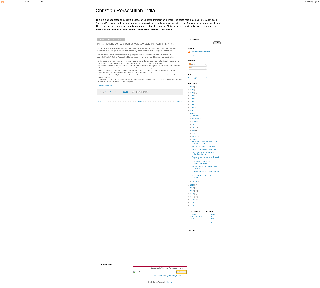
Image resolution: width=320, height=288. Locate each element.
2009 (192, 188)
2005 (192, 200)
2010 (192, 185)
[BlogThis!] (139, 92)
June (194, 127)
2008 (192, 191)
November (196, 119)
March (194, 136)
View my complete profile (196, 55)
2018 (192, 93)
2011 (192, 113)
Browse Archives (159, 276)
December (196, 116)
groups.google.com (174, 276)
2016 (192, 99)
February (195, 139)
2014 (192, 104)
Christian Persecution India (125, 10)
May (193, 130)
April (194, 133)
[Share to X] (142, 92)
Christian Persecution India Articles (196, 216)
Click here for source (104, 86)
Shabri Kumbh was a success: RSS (204, 149)
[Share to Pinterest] (147, 92)
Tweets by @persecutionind (197, 78)
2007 (192, 194)
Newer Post (102, 101)
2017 (192, 96)
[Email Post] (133, 92)
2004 (192, 202)
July (193, 124)
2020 (192, 87)
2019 (192, 90)
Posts (193, 64)
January (195, 181)
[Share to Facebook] (144, 92)
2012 (192, 110)
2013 (192, 107)
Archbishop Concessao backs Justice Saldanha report (204, 142)
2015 (192, 101)
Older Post (178, 101)
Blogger (169, 282)
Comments (195, 68)
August (194, 122)
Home (140, 101)
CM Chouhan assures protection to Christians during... (204, 153)
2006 (192, 197)
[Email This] (137, 92)
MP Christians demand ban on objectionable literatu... (202, 162)
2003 (192, 205)
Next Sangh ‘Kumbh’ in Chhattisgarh (204, 146)
